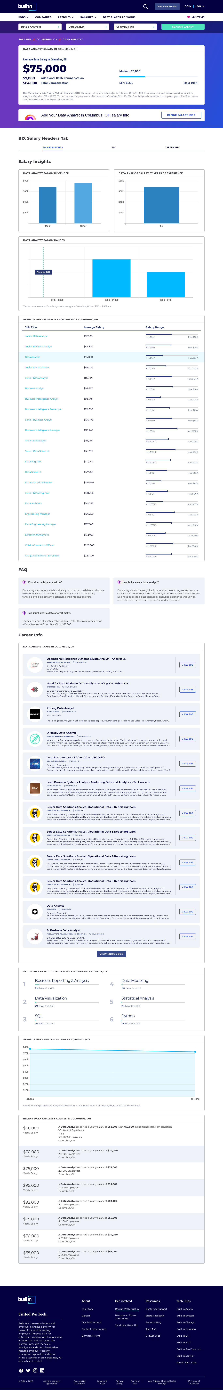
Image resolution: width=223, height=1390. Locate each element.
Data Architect (33, 503)
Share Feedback (155, 1315)
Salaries (87, 17)
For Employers (167, 6)
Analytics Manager (35, 440)
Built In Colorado (186, 1329)
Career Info (172, 147)
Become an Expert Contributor (125, 1317)
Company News (91, 1335)
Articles (65, 17)
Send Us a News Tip (126, 1325)
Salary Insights (53, 147)
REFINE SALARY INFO (181, 115)
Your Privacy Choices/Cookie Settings (162, 1382)
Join (188, 6)
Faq (114, 147)
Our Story (87, 1308)
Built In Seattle (184, 1355)
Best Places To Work (119, 17)
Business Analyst (34, 388)
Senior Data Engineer (37, 492)
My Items (198, 17)
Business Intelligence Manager (42, 430)
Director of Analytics (37, 534)
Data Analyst (32, 357)
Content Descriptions (94, 1329)
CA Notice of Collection (193, 1382)
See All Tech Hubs (186, 1362)
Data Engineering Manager (40, 524)
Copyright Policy (102, 1382)
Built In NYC (183, 1342)
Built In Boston (185, 1315)
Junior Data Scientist (37, 367)
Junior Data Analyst (36, 336)
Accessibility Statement (80, 1382)
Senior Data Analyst (36, 377)
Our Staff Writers (92, 1322)
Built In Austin (184, 1308)
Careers (86, 1315)
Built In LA (182, 1335)
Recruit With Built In (127, 1308)
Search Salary (183, 26)
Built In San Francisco (188, 1349)
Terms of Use (135, 1382)
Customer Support (156, 1308)
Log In (200, 6)
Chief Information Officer (39, 545)
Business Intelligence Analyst (41, 398)
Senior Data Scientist (37, 451)
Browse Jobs (153, 1335)
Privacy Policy (119, 1382)
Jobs (22, 17)
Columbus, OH (47, 39)
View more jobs (111, 953)
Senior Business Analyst (38, 419)
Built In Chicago (185, 1322)
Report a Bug (153, 1322)
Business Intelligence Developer (43, 409)
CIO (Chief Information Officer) (42, 555)
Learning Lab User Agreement (51, 1382)
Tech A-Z (151, 1329)
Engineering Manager (37, 513)
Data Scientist (33, 472)
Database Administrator (39, 482)
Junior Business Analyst (38, 346)
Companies (43, 17)
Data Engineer (33, 461)
